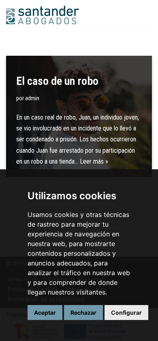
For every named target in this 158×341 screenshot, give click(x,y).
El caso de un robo (57, 81)
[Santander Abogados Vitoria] (42, 16)
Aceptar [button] (45, 312)
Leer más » (94, 161)
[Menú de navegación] (142, 16)
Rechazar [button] (83, 312)
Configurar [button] (126, 312)
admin (32, 98)
